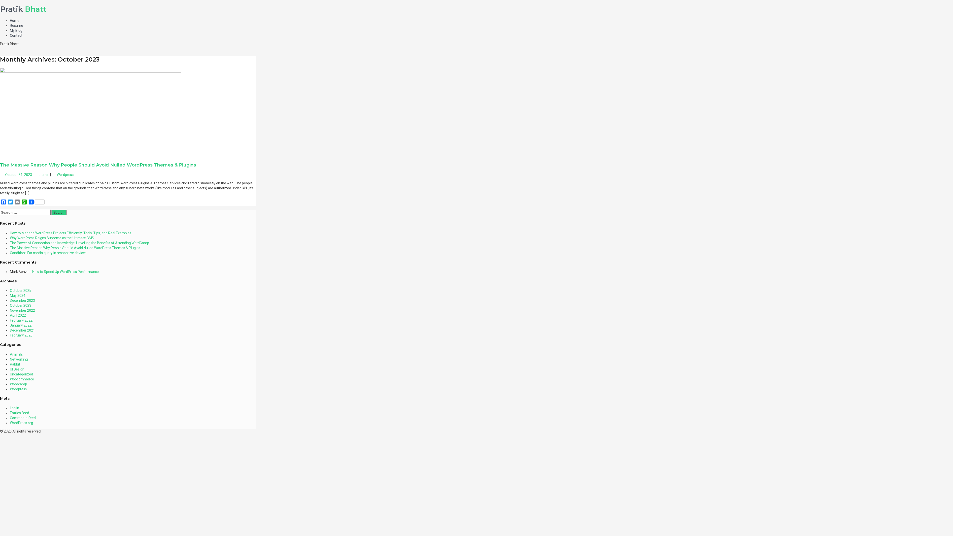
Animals (16, 354)
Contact (16, 35)
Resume (16, 26)
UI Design (17, 369)
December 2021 (22, 330)
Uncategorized (21, 374)
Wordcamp (18, 384)
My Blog (16, 31)
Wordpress (65, 175)
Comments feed (23, 418)
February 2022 (21, 320)
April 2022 (18, 315)
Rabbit (15, 364)
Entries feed (19, 413)
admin (44, 175)
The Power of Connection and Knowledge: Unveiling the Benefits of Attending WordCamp (79, 243)
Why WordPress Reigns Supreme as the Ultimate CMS (52, 238)
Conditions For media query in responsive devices (48, 253)
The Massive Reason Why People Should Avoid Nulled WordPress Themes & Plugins (98, 165)
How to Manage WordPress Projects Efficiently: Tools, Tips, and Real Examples (70, 233)
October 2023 (20, 305)
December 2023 (22, 300)
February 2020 (21, 335)
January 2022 (21, 325)
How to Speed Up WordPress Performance (65, 272)
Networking (19, 359)
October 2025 (20, 291)
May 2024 (17, 296)
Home (14, 21)
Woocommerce (22, 379)
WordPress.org (21, 423)
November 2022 (22, 310)
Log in (14, 408)
